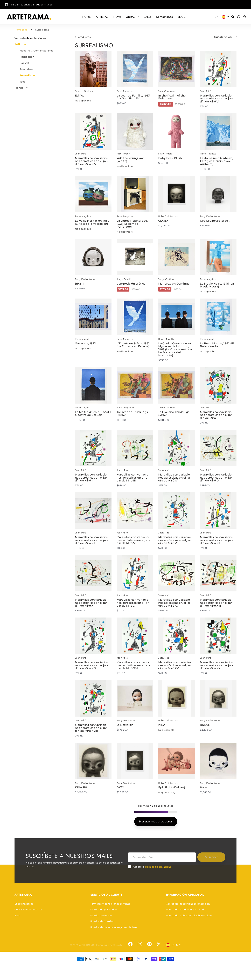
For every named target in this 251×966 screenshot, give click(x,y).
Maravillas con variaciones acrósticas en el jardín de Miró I (216, 415)
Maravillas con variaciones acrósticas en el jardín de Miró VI (216, 98)
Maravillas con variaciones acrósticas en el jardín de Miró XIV (91, 161)
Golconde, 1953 (85, 343)
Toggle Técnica (27, 88)
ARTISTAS (102, 16)
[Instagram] (140, 944)
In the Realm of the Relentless (172, 97)
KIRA (161, 724)
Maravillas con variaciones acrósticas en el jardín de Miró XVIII (91, 727)
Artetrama (23, 895)
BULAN (205, 724)
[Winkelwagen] (244, 17)
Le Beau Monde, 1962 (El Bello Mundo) (217, 345)
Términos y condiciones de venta (110, 903)
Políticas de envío (101, 915)
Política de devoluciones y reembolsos (113, 927)
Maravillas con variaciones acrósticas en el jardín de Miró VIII (174, 540)
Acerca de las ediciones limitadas (186, 909)
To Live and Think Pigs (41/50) (174, 413)
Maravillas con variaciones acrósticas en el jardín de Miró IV (174, 477)
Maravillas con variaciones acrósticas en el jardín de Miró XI (91, 602)
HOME (86, 16)
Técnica (19, 87)
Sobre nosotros (24, 903)
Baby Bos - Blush (170, 158)
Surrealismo (27, 75)
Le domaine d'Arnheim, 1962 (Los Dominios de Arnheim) (216, 161)
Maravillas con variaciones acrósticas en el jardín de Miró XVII (174, 665)
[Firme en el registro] (238, 17)
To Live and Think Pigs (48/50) (132, 413)
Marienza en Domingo (174, 283)
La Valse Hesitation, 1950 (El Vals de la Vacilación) (92, 222)
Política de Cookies (102, 921)
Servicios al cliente (106, 895)
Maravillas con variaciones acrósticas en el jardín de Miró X (133, 602)
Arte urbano (27, 69)
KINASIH (81, 787)
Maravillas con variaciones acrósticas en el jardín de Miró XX (216, 665)
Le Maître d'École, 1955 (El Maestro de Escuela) (93, 413)
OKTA (120, 787)
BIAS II (79, 283)
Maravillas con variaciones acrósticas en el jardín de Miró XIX (91, 665)
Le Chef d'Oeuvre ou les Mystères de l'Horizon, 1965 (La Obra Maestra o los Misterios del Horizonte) (175, 349)
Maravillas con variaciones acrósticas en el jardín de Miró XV (174, 602)
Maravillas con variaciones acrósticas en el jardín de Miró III (133, 477)
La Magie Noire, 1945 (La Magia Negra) (217, 285)
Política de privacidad (103, 909)
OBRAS (130, 16)
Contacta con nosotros (28, 909)
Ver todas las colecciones (30, 38)
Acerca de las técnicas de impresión (188, 903)
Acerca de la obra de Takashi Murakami (189, 915)
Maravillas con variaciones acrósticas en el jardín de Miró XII (216, 540)
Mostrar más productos (156, 821)
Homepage (21, 29)
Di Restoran (125, 724)
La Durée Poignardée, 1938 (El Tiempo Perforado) (132, 223)
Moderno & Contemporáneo (36, 50)
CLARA (163, 220)
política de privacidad (158, 866)
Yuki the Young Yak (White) (130, 160)
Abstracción (27, 56)
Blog (17, 915)
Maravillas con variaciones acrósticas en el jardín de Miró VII (91, 540)
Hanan (205, 787)
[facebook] (130, 944)
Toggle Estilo (25, 44)
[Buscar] (232, 17)
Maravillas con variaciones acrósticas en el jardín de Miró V (133, 540)
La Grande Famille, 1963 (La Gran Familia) (133, 97)
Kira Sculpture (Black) (215, 220)
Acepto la (152, 866)
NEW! (117, 16)
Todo (23, 81)
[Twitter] (159, 944)
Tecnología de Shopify (109, 945)
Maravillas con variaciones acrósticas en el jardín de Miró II (91, 477)
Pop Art (24, 62)
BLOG (182, 16)
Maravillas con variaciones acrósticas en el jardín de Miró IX (216, 477)
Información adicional (185, 895)
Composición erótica (131, 283)
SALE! (147, 16)
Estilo (18, 44)
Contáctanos (164, 16)
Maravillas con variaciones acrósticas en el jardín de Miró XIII (216, 602)
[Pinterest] (149, 944)
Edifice (80, 95)
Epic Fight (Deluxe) (171, 787)
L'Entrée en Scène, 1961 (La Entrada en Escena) (133, 345)
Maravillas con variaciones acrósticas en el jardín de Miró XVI (133, 665)
